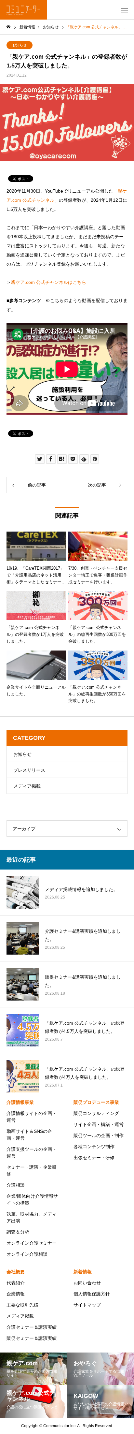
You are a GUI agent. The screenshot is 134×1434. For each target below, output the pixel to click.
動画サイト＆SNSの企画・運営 (29, 1135)
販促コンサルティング (96, 1113)
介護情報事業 (20, 1102)
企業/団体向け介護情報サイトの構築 (32, 1199)
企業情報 (16, 1293)
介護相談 (16, 1185)
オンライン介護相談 (27, 1254)
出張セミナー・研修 (94, 1157)
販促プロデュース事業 (96, 1102)
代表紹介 (16, 1282)
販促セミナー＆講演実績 (32, 1338)
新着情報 (83, 1271)
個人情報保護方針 (92, 1293)
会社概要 (16, 1271)
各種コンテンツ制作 (94, 1146)
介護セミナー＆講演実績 (32, 1327)
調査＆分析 (18, 1232)
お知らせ (19, 45)
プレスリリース (29, 770)
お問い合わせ (87, 1282)
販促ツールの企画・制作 (99, 1135)
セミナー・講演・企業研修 (32, 1170)
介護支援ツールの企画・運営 (32, 1153)
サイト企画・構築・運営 (99, 1124)
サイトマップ (87, 1305)
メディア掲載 (27, 786)
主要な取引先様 (22, 1305)
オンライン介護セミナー (32, 1243)
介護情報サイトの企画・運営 (32, 1117)
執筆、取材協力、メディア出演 (32, 1217)
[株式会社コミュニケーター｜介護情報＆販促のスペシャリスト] (23, 10)
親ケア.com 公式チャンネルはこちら (48, 282)
